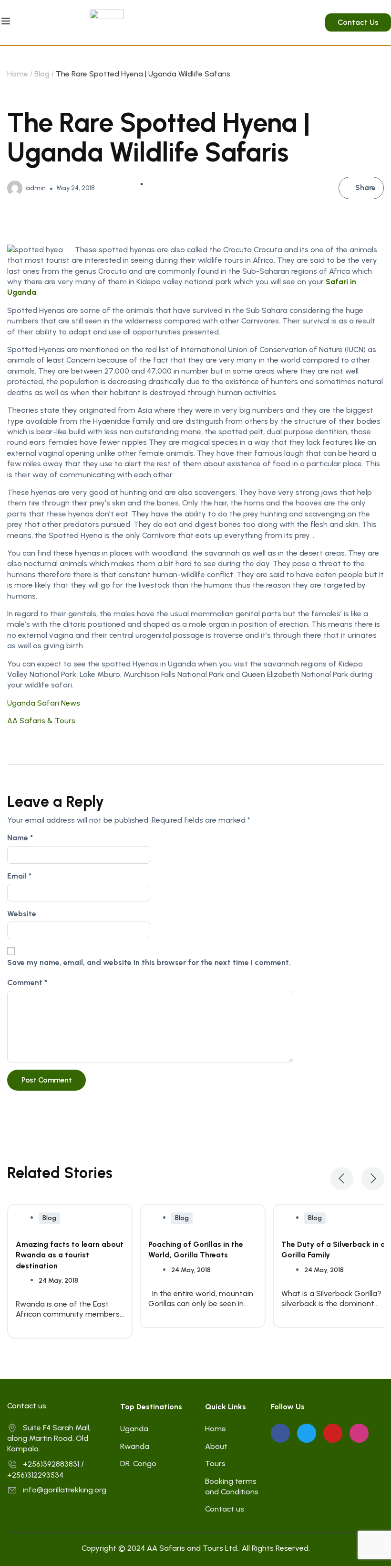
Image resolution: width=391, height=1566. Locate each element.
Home (17, 73)
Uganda (134, 1428)
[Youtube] (332, 1433)
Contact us (224, 1508)
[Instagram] (359, 1433)
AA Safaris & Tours (41, 720)
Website (21, 913)
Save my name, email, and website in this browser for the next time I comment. (149, 962)
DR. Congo (138, 1463)
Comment (27, 982)
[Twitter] (306, 1433)
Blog (42, 73)
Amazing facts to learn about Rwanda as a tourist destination (69, 1255)
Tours (215, 1463)
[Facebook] (280, 1433)
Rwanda (134, 1446)
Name (20, 837)
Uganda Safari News (43, 703)
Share (365, 187)
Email (19, 875)
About (216, 1446)
